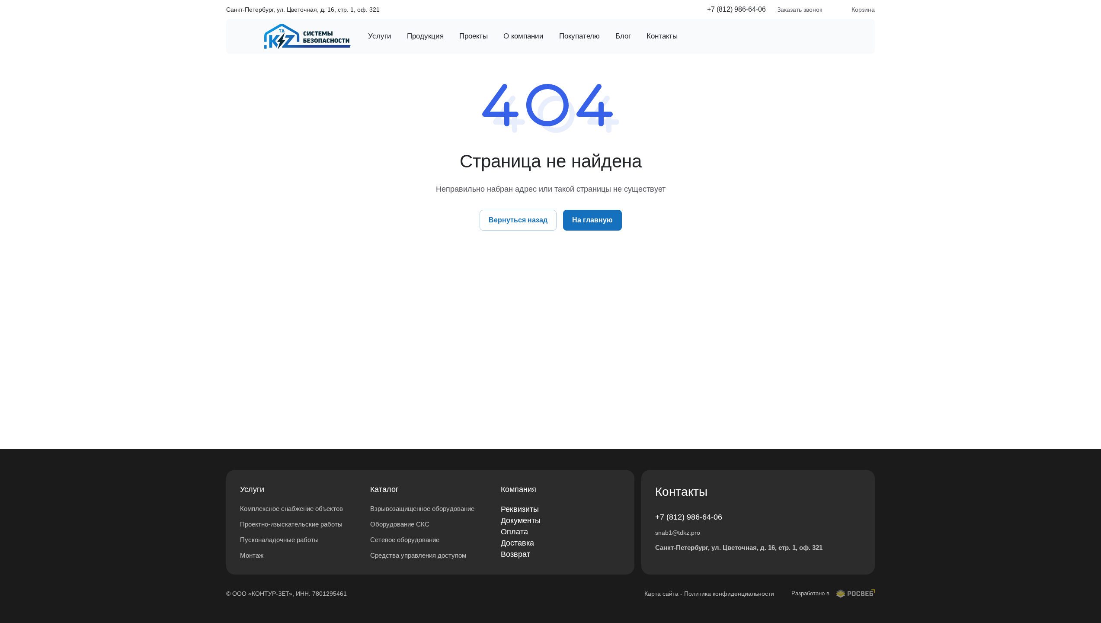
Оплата (514, 531)
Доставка (517, 543)
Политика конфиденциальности (729, 593)
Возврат (515, 554)
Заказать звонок (799, 9)
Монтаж (251, 555)
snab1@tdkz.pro (677, 532)
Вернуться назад (518, 220)
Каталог (384, 489)
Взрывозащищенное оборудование (422, 508)
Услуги (252, 489)
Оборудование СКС (399, 524)
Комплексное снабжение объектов (291, 508)
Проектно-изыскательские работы (291, 524)
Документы (521, 520)
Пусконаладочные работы (279, 539)
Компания (518, 489)
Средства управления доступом (418, 555)
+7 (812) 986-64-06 (736, 9)
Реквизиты (520, 509)
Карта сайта (661, 593)
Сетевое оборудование (404, 539)
